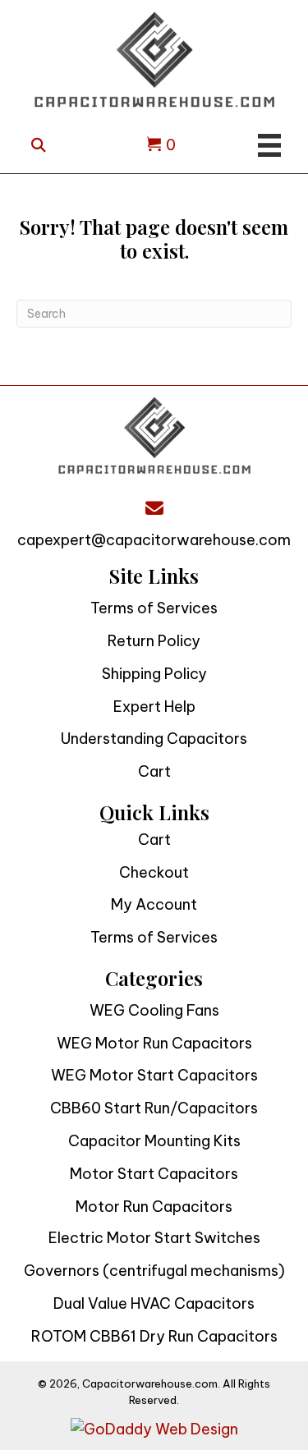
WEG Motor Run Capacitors (154, 1043)
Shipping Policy (154, 673)
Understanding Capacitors (154, 738)
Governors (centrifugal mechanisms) (154, 1270)
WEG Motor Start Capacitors (154, 1075)
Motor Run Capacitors (154, 1206)
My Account (154, 904)
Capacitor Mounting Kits (154, 1140)
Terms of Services (154, 608)
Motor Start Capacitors (154, 1173)
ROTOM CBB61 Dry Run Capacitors (154, 1336)
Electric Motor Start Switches (154, 1237)
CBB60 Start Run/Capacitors (154, 1108)
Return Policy (154, 640)
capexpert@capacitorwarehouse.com (154, 539)
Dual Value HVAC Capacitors (154, 1303)
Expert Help (154, 706)
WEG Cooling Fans (154, 1010)
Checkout (154, 872)
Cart (154, 771)
